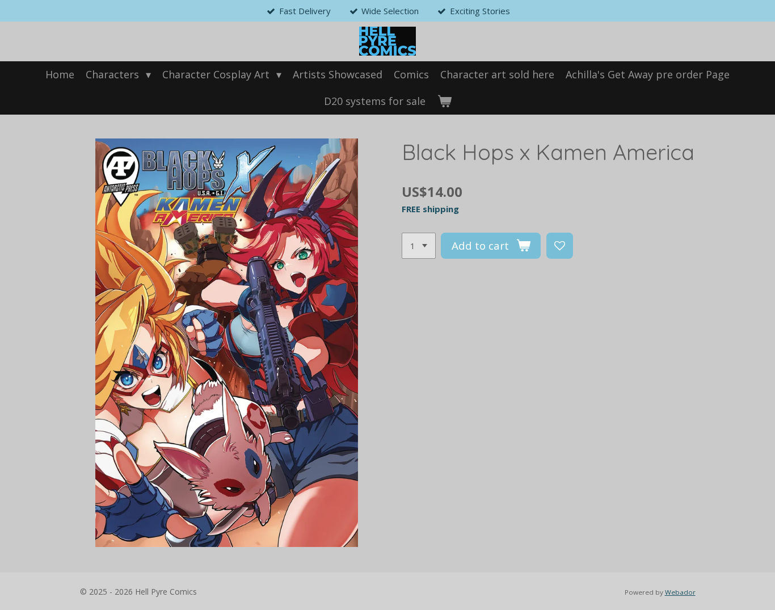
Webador (680, 592)
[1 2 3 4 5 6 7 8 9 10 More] (419, 246)
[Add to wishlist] (559, 246)
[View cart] (444, 101)
